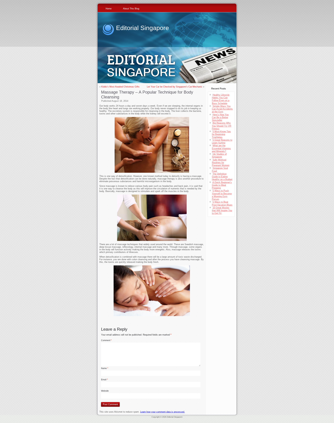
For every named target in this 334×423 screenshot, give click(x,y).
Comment (106, 340)
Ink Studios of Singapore (219, 155)
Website (105, 391)
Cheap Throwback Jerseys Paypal (219, 419)
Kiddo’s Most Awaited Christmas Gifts (120, 86)
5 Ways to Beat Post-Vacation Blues (222, 203)
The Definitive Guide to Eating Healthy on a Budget (222, 177)
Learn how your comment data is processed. (162, 412)
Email (104, 379)
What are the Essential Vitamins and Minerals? (221, 148)
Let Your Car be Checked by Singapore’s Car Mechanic (174, 86)
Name (104, 368)
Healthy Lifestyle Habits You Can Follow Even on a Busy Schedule (220, 99)
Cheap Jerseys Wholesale (137, 419)
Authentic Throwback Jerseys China (167, 421)
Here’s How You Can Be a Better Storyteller (220, 117)
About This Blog (131, 8)
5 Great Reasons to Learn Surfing (222, 141)
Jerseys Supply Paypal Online (113, 419)
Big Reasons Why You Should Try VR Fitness (221, 126)
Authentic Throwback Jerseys (161, 419)
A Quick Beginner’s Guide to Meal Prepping (222, 185)
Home (109, 8)
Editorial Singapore (142, 27)
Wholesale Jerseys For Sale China (189, 419)
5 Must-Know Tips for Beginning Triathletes (221, 134)
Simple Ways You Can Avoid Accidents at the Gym (222, 109)
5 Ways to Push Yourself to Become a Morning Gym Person (222, 194)
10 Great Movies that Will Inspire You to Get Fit (222, 210)
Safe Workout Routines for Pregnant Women (220, 162)
